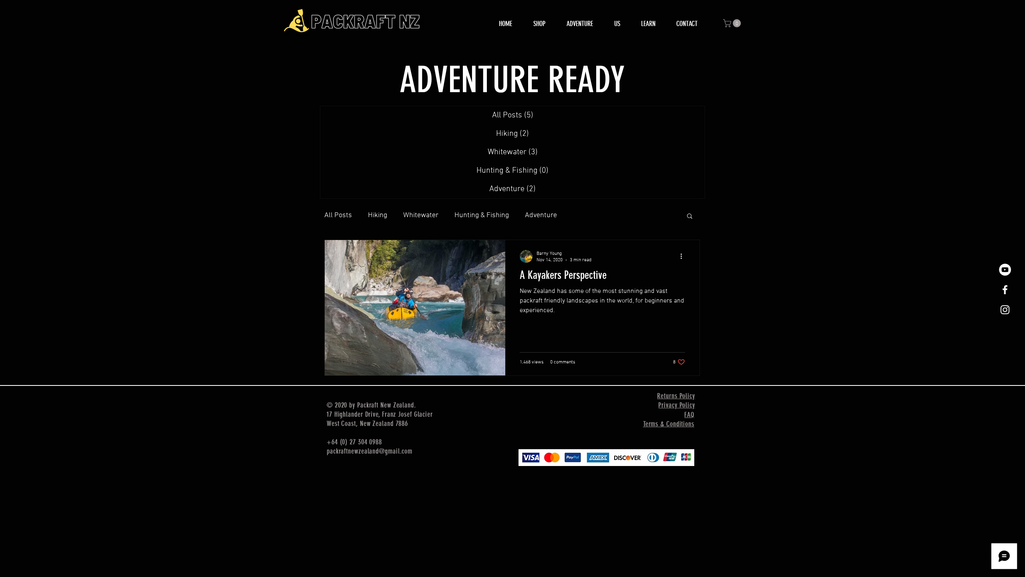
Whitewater (420, 215)
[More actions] (684, 256)
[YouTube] (1005, 270)
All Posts (338, 215)
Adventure (541, 215)
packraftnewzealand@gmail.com (369, 451)
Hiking (377, 215)
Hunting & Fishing (481, 215)
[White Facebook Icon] (1005, 290)
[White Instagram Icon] (1005, 310)
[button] (733, 23)
